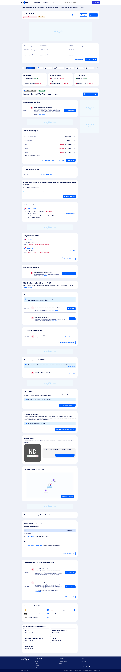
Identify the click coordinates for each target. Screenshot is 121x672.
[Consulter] (69, 336)
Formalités (45, 2)
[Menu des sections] (23, 68)
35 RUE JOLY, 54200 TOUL (75, 47)
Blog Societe (84, 661)
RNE (73, 55)
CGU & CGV (70, 670)
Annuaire (37, 665)
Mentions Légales (97, 670)
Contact (49, 68)
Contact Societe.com (62, 661)
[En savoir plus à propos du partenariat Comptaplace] (48, 617)
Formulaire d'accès (27, 287)
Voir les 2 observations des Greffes (32, 155)
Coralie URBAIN (39, 545)
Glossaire (60, 663)
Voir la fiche (72, 242)
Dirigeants (70, 68)
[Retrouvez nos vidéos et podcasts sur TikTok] (93, 666)
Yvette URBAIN (31, 536)
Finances (81, 68)
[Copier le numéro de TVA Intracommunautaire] (33, 54)
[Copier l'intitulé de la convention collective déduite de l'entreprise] (74, 136)
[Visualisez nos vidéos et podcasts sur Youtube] (89, 666)
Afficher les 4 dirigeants (68, 258)
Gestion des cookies (77, 670)
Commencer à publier (71, 366)
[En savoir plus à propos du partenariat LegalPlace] (48, 610)
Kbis (41, 68)
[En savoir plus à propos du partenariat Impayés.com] (75, 610)
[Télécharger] (74, 336)
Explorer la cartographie (67, 496)
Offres (52, 2)
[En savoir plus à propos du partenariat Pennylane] (75, 614)
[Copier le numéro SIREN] (31, 46)
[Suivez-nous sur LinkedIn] (83, 666)
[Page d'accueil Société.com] (24, 2)
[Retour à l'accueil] (25, 659)
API (36, 667)
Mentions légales (79, 59)
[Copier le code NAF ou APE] (66, 50)
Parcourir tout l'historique (68, 553)
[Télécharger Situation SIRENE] (74, 148)
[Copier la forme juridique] (48, 54)
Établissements (59, 68)
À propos (65, 670)
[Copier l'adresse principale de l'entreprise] (82, 46)
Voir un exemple (42, 114)
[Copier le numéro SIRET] (34, 50)
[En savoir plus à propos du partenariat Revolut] (48, 614)
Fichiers (36, 663)
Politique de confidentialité (87, 670)
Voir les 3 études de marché (68, 596)
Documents (90, 68)
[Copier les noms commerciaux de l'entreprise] (74, 140)
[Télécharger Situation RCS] (74, 144)
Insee (70, 55)
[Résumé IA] (65, 336)
